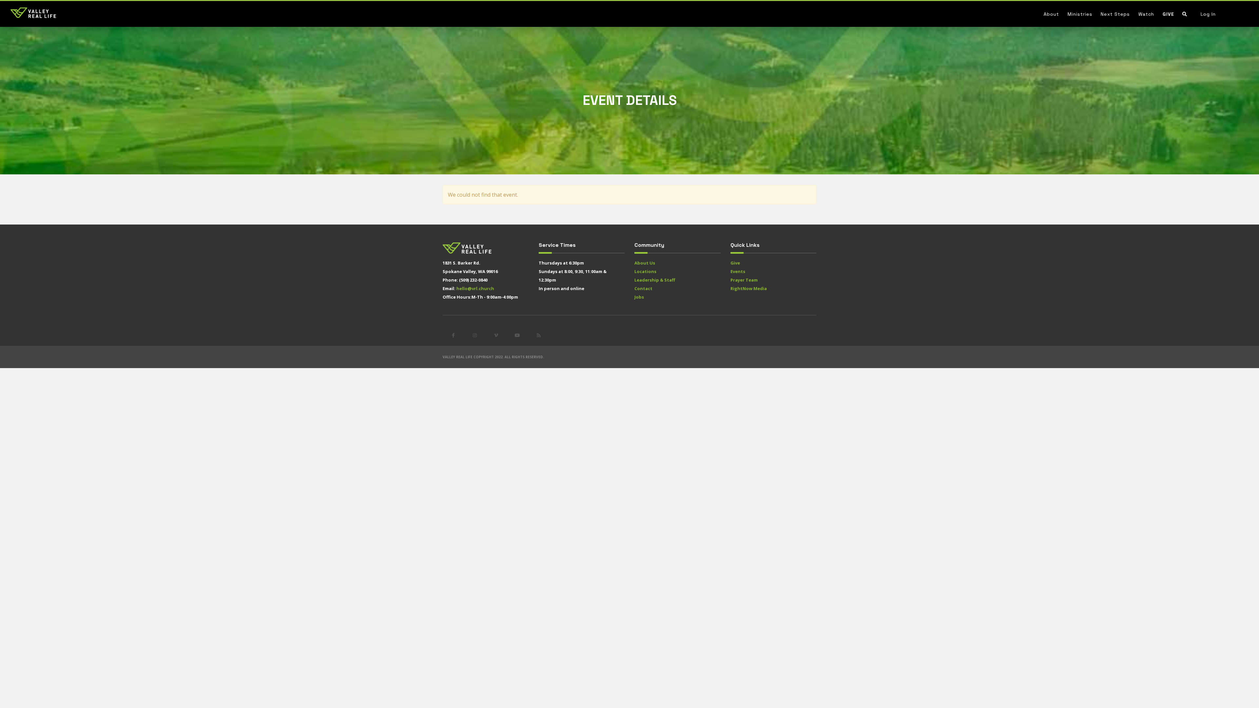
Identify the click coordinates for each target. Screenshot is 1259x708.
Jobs (639, 297)
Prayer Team (744, 280)
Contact (643, 288)
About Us (644, 263)
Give (1168, 14)
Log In (1208, 14)
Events (737, 271)
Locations (645, 271)
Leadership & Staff (654, 280)
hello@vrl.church (475, 288)
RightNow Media (748, 288)
